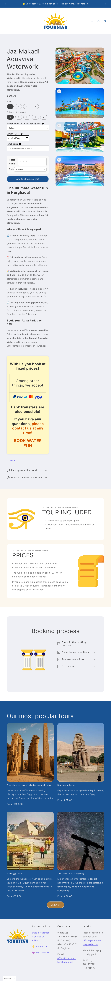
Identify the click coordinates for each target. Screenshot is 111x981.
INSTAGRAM (42, 952)
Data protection (41, 932)
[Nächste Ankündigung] (106, 4)
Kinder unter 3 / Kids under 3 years (24, 123)
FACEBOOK (42, 946)
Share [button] (12, 460)
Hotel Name (12, 144)
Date (11, 169)
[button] (6, 21)
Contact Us (38, 936)
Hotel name (12, 161)
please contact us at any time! (28, 428)
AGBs (35, 940)
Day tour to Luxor (66, 785)
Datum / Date (13, 134)
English (7, 978)
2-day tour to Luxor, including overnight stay (29, 785)
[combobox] (9, 978)
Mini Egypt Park (14, 873)
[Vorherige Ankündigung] (5, 4)
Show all (55, 905)
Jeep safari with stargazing (70, 873)
